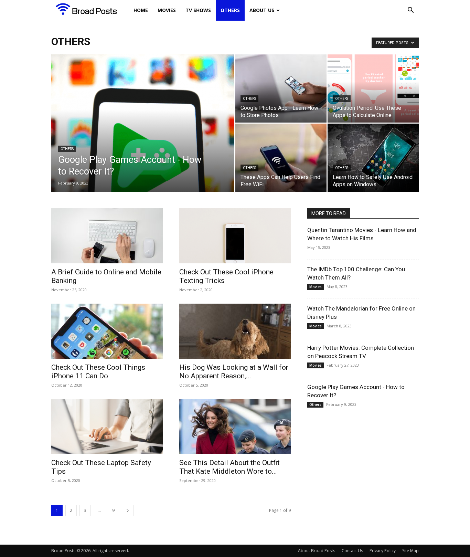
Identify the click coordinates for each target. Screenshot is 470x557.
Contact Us (352, 551)
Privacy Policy (383, 551)
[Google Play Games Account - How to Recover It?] (142, 133)
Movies (167, 10)
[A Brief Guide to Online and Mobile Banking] (107, 235)
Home (140, 10)
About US (261, 10)
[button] (410, 11)
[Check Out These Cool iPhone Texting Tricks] (235, 235)
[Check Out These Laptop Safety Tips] (107, 426)
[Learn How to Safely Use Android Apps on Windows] (373, 158)
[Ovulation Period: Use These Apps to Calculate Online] (373, 88)
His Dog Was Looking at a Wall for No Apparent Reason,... (233, 371)
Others (230, 10)
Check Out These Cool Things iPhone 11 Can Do (98, 371)
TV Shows (198, 10)
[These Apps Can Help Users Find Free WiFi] (281, 158)
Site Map (410, 551)
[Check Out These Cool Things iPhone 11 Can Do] (107, 331)
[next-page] (127, 510)
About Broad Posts (316, 551)
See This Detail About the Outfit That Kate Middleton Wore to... (229, 467)
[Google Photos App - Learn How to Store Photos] (281, 88)
